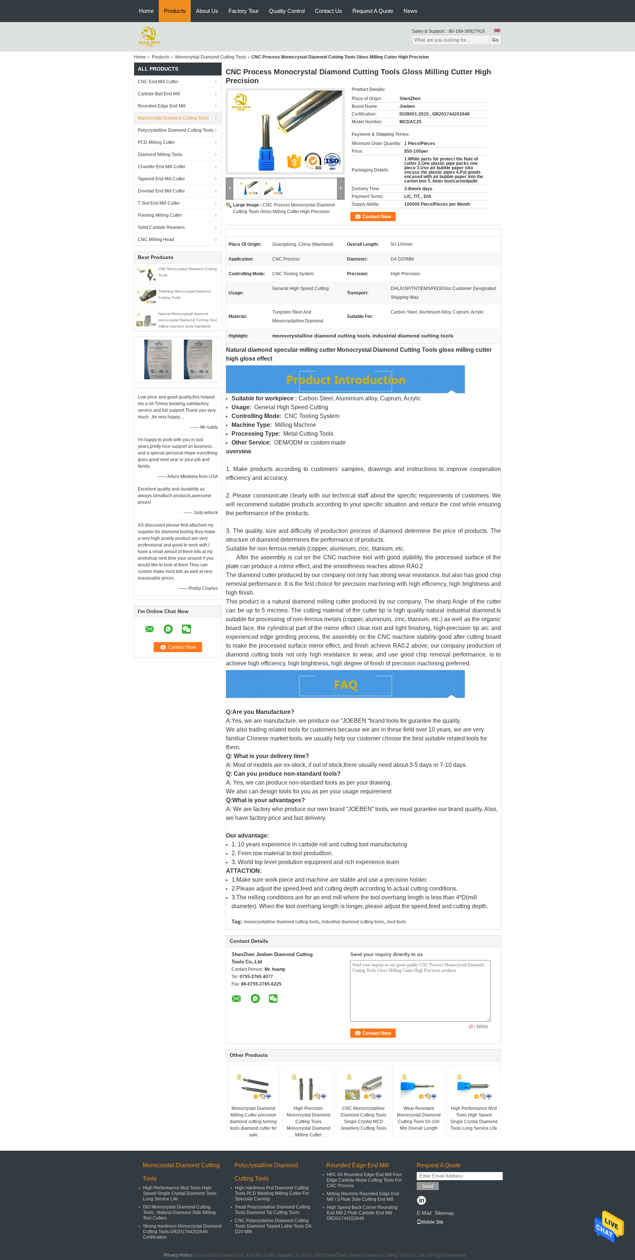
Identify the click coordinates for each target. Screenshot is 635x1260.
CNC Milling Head (156, 239)
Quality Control (287, 11)
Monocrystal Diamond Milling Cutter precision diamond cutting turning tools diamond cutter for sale (253, 1121)
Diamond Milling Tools (160, 154)
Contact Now (376, 216)
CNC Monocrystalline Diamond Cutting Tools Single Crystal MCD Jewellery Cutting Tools (363, 1118)
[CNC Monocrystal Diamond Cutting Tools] (146, 274)
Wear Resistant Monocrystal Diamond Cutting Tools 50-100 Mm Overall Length (419, 1118)
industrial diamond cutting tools (353, 921)
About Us (207, 11)
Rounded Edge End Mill (162, 106)
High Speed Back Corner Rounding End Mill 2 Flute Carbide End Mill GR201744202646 (362, 1213)
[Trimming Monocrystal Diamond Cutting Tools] (146, 296)
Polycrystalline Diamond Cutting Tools (176, 130)
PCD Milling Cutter (156, 142)
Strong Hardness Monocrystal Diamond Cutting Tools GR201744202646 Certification (182, 1232)
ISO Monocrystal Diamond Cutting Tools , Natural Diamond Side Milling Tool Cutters (179, 1212)
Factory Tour (244, 11)
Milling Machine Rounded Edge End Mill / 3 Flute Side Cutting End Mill (363, 1196)
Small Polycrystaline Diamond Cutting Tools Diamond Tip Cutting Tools (272, 1209)
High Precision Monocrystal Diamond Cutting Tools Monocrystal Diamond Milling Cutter (308, 1121)
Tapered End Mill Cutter (161, 178)
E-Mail (424, 1213)
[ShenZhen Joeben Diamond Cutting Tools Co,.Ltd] (149, 36)
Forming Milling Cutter (160, 215)
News (410, 11)
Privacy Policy (178, 1255)
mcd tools (396, 921)
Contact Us (328, 11)
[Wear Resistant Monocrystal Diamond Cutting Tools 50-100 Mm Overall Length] (418, 1086)
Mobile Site (432, 1222)
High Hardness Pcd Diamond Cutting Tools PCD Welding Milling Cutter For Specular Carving (272, 1193)
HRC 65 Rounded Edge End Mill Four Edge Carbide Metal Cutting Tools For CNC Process (364, 1180)
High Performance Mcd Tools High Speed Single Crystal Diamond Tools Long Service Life (474, 1118)
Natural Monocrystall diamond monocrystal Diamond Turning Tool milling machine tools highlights (187, 320)
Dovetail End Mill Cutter (161, 191)
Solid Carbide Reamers (161, 227)
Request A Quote (372, 11)
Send (427, 1186)
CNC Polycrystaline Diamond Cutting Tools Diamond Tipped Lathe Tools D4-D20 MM (274, 1226)
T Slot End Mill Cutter (159, 203)
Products (175, 11)
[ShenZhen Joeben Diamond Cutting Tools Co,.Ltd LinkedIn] (421, 1201)
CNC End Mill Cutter (158, 81)
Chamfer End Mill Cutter (162, 166)
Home (146, 11)
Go (495, 40)
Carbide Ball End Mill (159, 93)
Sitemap (444, 1213)
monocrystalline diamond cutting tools (281, 921)
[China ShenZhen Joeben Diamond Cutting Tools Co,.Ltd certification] (158, 359)
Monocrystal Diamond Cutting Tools (210, 57)
